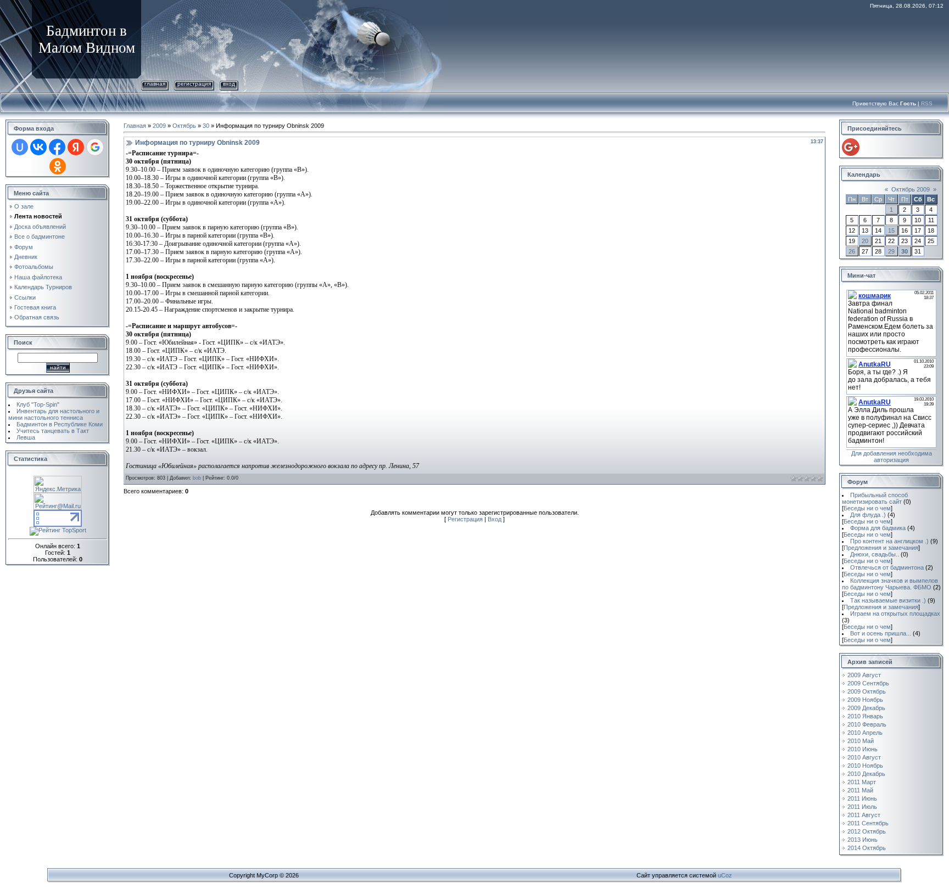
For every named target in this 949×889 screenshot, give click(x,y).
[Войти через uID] (20, 147)
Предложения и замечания (881, 547)
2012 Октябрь (866, 831)
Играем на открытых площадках (895, 613)
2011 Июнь (862, 798)
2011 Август (863, 815)
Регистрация (194, 84)
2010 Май (860, 741)
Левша (25, 437)
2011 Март (861, 782)
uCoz (725, 875)
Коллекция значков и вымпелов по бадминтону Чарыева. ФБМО (890, 583)
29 (891, 251)
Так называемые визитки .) (888, 600)
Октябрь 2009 (910, 189)
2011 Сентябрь (868, 823)
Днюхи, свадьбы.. (874, 554)
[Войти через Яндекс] (76, 147)
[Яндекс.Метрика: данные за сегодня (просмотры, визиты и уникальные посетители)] (58, 484)
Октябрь (184, 125)
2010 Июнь (862, 749)
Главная (154, 84)
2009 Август (864, 675)
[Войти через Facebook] (57, 147)
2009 (159, 125)
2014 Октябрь (866, 848)
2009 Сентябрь (868, 683)
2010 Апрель (865, 732)
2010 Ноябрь (865, 765)
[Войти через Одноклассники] (57, 166)
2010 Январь (865, 716)
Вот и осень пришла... (880, 633)
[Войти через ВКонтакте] (38, 147)
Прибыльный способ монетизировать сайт (875, 498)
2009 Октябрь (866, 691)
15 (891, 230)
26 (851, 251)
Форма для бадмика (878, 528)
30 (206, 125)
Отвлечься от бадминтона (887, 567)
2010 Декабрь (866, 773)
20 (865, 241)
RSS (927, 103)
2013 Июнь (862, 839)
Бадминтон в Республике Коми (59, 424)
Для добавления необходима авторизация (891, 456)
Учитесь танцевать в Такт (52, 430)
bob (197, 478)
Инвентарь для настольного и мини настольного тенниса (53, 414)
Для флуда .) (868, 514)
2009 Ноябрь (865, 699)
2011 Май (860, 790)
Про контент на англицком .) (889, 541)
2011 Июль (862, 806)
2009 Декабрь (866, 708)
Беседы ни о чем (867, 508)
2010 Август (864, 757)
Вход (229, 84)
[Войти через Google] (95, 147)
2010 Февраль (866, 724)
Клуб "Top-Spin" (37, 404)
